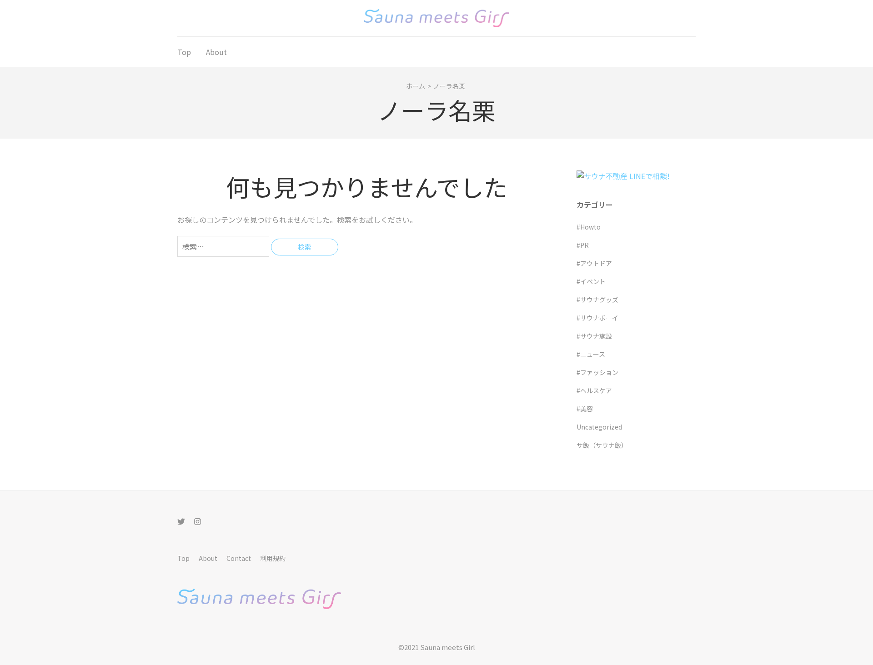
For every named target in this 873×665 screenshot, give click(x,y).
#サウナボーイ (597, 317)
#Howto (589, 226)
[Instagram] (197, 521)
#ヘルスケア (594, 390)
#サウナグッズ (597, 299)
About (216, 51)
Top (184, 51)
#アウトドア (594, 263)
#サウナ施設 (594, 335)
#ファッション (597, 372)
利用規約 (273, 558)
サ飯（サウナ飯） (602, 445)
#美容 (585, 408)
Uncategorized (599, 426)
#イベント (591, 281)
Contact (238, 558)
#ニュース (591, 354)
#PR (583, 245)
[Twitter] (181, 521)
